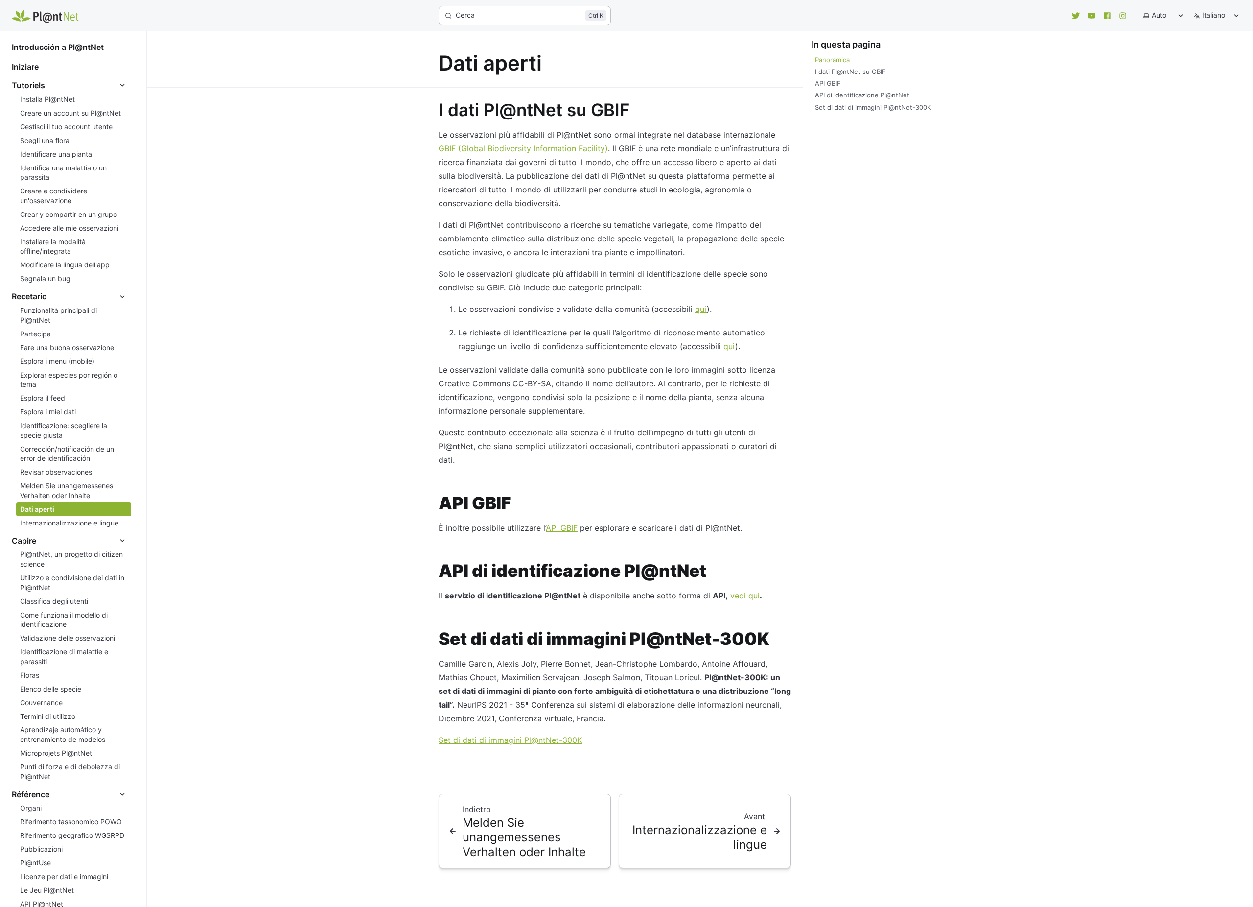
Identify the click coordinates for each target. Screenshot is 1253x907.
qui (701, 309)
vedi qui (745, 595)
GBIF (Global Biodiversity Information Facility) (523, 148)
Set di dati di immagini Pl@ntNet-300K (510, 740)
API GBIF (562, 528)
